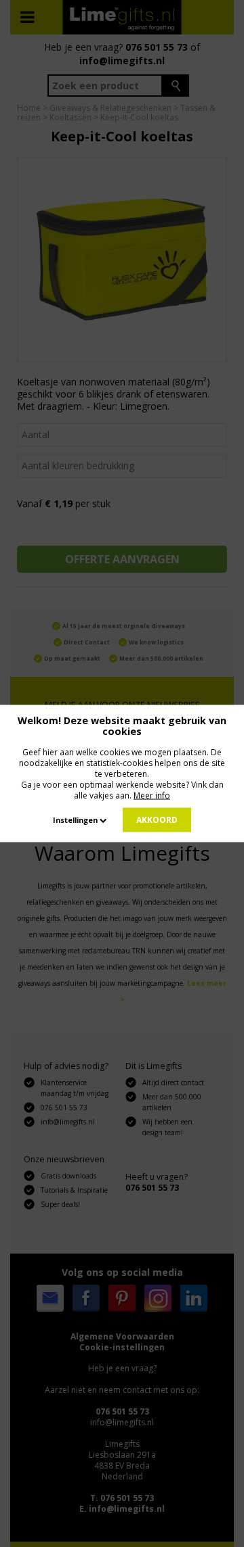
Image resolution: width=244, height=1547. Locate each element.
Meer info (152, 795)
